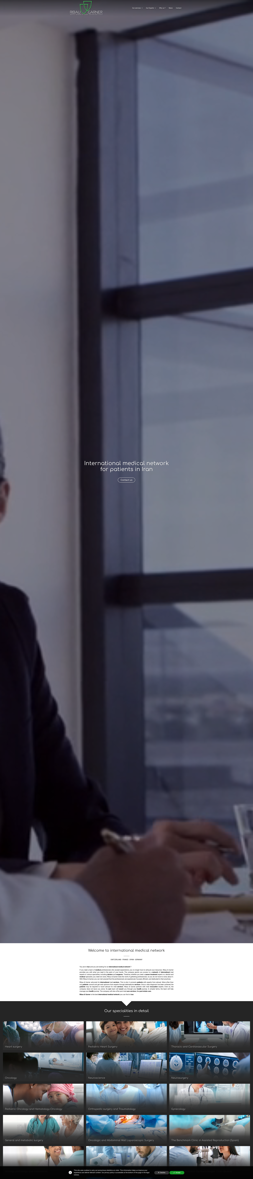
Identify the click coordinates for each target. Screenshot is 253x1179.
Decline (162, 1172)
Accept (178, 1172)
